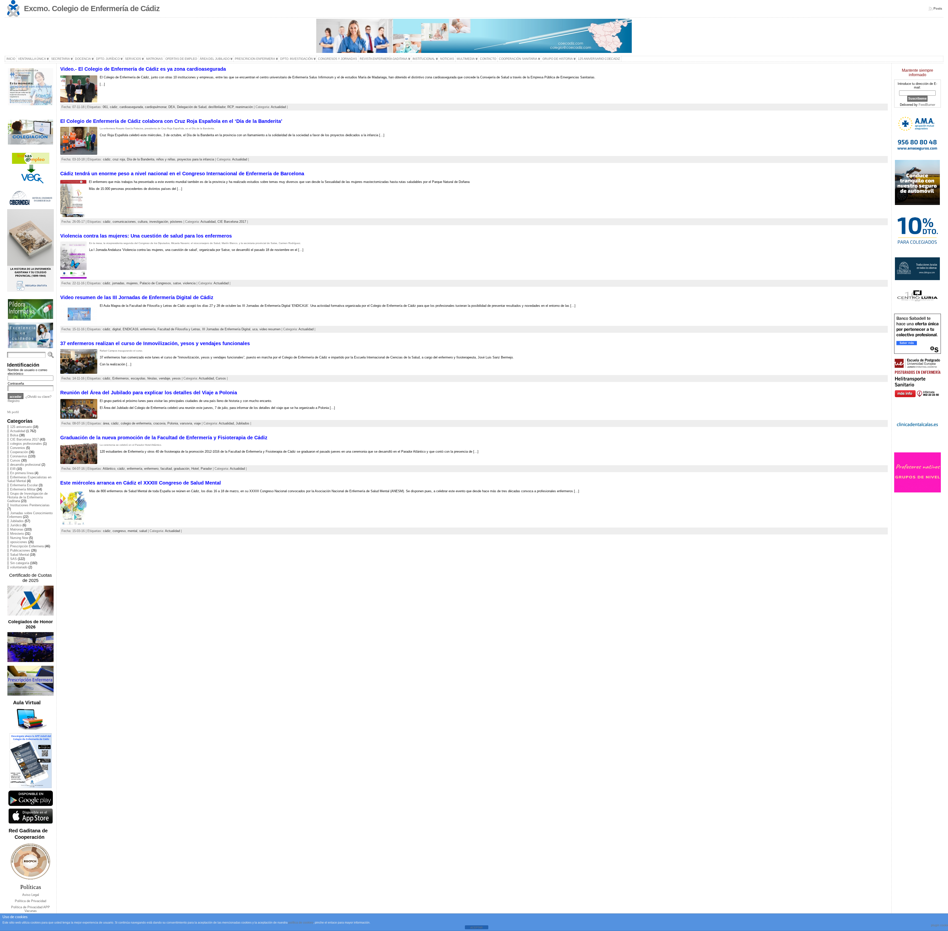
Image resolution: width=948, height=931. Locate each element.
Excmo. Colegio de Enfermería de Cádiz (92, 8)
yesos (176, 378)
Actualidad (17, 431)
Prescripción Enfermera (27, 546)
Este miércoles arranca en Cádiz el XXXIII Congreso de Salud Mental (140, 483)
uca (254, 329)
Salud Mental (19, 554)
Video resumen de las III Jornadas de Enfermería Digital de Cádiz (136, 297)
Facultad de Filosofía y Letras (179, 329)
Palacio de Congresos (155, 283)
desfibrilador (216, 107)
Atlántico (109, 468)
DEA (171, 107)
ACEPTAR (476, 927)
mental (132, 531)
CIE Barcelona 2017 (24, 439)
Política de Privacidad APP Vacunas (30, 909)
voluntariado (18, 567)
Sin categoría (19, 563)
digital (116, 329)
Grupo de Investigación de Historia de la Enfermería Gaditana (27, 497)
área (106, 423)
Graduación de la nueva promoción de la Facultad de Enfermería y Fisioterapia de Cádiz (163, 437)
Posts (937, 8)
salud (143, 531)
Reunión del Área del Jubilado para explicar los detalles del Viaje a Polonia (148, 392)
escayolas (138, 378)
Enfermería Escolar (24, 485)
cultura (142, 221)
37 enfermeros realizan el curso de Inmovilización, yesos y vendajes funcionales (155, 343)
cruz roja (119, 159)
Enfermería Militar (23, 489)
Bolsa (14, 435)
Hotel (195, 468)
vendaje (164, 378)
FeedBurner (927, 105)
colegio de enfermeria (136, 423)
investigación (158, 221)
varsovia (186, 423)
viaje (197, 423)
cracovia (159, 423)
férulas (152, 378)
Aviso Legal (30, 895)
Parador (206, 468)
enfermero (151, 468)
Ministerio (17, 533)
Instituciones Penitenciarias (30, 505)
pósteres (176, 221)
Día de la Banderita (140, 159)
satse (177, 283)
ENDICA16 (130, 329)
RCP (230, 107)
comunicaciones (124, 221)
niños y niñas (165, 159)
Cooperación (19, 452)
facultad (166, 468)
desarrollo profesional (25, 464)
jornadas (118, 283)
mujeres (132, 283)
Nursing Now (19, 538)
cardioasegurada (131, 107)
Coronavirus (18, 456)
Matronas (16, 529)
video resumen (269, 329)
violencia (189, 283)
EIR (13, 469)
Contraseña (16, 383)
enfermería (148, 329)
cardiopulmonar (155, 107)
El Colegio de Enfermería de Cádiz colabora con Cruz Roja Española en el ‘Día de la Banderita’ (171, 121)
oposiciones (18, 542)
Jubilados (17, 521)
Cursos (15, 460)
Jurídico (15, 525)
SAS (13, 559)
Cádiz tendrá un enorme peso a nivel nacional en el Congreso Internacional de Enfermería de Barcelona (182, 173)
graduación (181, 468)
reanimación (244, 107)
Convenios (17, 448)
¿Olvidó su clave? (38, 397)
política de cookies (300, 922)
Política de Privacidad (30, 901)
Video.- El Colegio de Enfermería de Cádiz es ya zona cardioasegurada (143, 69)
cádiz (114, 107)
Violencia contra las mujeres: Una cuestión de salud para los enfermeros (146, 236)
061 (105, 107)
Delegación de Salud (191, 107)
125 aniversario (21, 427)
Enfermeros (120, 378)
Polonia (172, 423)
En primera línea (22, 473)
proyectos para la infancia (195, 159)
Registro (14, 401)
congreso (119, 531)
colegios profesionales (26, 443)
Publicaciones (20, 550)
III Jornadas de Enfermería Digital (226, 329)
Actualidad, (208, 221)
